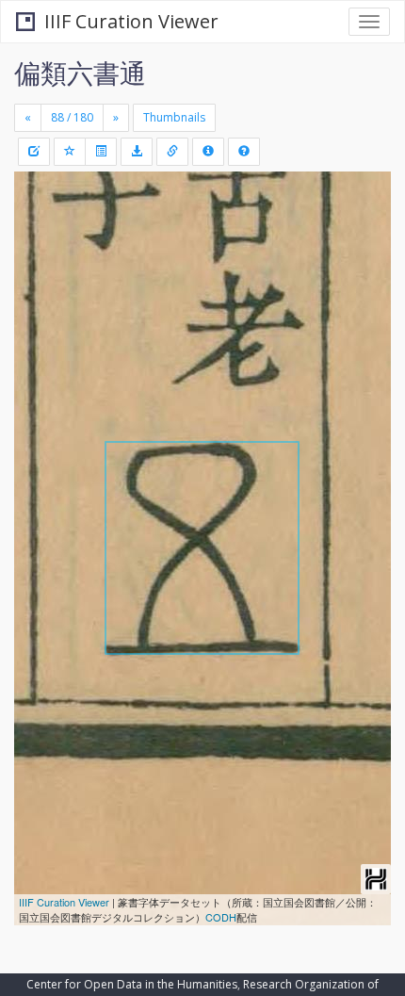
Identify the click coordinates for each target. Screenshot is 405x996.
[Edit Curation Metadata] (34, 152)
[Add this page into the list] (70, 152)
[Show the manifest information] (208, 152)
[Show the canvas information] (172, 152)
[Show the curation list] (101, 152)
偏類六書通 (80, 72)
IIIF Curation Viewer (131, 21)
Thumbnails (174, 117)
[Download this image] (137, 152)
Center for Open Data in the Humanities (131, 984)
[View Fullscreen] (39, 267)
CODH (220, 916)
